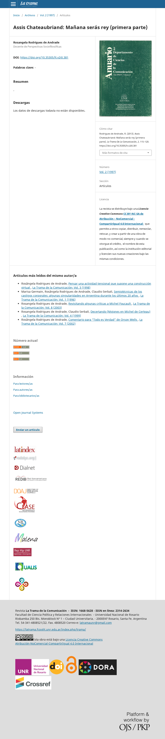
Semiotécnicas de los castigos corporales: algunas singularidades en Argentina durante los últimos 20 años (81, 293)
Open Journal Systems (28, 412)
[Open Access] (71, 674)
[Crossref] (33, 688)
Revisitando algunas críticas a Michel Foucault (100, 303)
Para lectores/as (23, 383)
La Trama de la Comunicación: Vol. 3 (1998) (61, 287)
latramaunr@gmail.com (96, 623)
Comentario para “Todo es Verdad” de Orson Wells (103, 319)
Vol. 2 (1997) (47, 15)
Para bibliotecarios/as (26, 395)
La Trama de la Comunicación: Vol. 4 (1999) (52, 315)
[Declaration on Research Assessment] (98, 674)
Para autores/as (22, 389)
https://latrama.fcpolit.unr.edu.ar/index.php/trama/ (50, 629)
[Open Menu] (13, 4)
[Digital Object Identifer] (57, 674)
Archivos (30, 15)
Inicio (16, 15)
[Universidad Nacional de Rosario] (32, 674)
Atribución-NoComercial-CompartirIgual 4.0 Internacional (54, 643)
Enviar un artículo (28, 430)
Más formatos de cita (114, 153)
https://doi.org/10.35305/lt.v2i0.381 (44, 57)
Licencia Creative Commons (84, 639)
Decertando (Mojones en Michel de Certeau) (120, 311)
